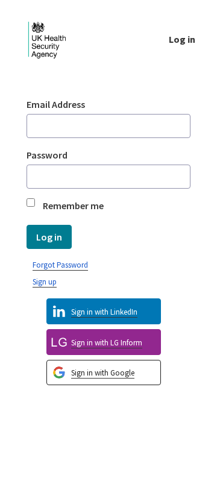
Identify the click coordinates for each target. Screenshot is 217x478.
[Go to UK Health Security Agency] (56, 39)
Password (47, 155)
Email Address (56, 104)
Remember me (73, 206)
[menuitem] (104, 373)
